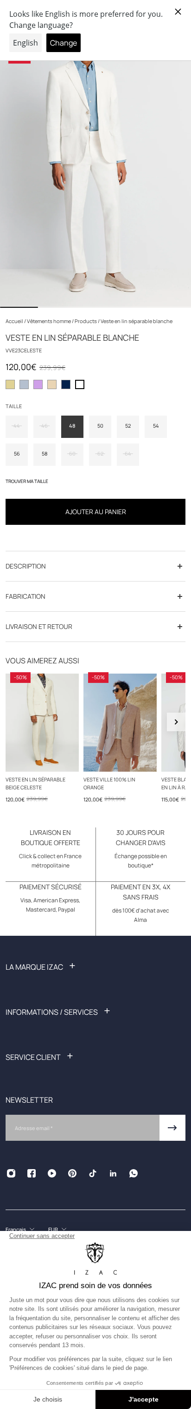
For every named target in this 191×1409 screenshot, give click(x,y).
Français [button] (16, 1229)
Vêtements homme (49, 321)
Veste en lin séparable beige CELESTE (35, 783)
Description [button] (26, 566)
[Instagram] (11, 1173)
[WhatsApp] (133, 1173)
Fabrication (25, 596)
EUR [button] (53, 1229)
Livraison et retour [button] (39, 626)
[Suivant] (176, 722)
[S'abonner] (172, 1128)
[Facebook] (31, 1173)
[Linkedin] (113, 1173)
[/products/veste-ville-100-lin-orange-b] (120, 723)
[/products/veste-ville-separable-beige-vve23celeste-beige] (42, 723)
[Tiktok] (93, 1173)
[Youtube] (52, 1173)
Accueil (15, 321)
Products (86, 321)
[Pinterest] (72, 1173)
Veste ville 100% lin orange (109, 783)
